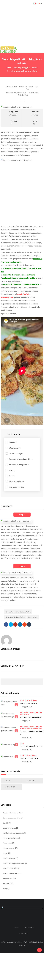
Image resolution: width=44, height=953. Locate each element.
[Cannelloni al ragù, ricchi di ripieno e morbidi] (9, 744)
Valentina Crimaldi (27, 86)
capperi (12, 476)
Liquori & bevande (9, 828)
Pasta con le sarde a (28, 703)
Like (37, 86)
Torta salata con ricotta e (30, 717)
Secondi (6, 883)
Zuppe (5, 888)
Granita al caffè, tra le (29, 758)
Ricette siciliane (31, 700)
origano (12, 470)
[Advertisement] (22, 23)
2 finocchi (12, 442)
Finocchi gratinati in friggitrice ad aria (18, 612)
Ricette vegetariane (34, 728)
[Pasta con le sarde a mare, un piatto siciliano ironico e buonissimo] (9, 703)
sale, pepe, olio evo (16, 487)
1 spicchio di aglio (16, 453)
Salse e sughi (7, 878)
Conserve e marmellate (11, 818)
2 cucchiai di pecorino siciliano (21, 459)
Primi (22, 700)
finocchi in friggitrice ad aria (15, 617)
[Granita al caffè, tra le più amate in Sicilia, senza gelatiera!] (9, 756)
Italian (37, 92)
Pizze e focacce (8, 848)
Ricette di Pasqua (9, 858)
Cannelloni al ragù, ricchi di (31, 746)
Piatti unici (7, 843)
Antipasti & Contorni (27, 712)
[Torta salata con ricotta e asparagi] (9, 715)
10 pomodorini (14, 448)
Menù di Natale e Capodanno (13, 833)
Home (8, 67)
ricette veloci (32, 617)
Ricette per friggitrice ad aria (25, 67)
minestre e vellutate (10, 838)
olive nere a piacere (16, 481)
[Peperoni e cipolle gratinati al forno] (9, 729)
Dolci (22, 755)
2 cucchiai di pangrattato (19, 464)
